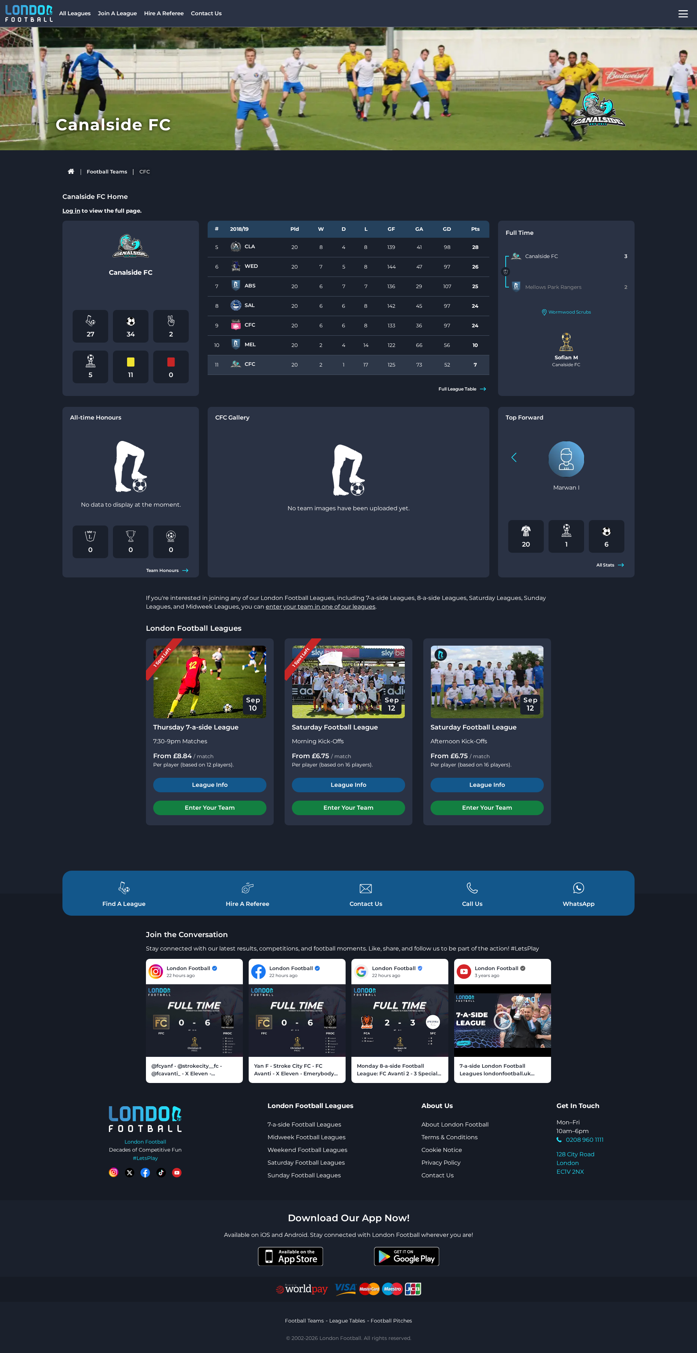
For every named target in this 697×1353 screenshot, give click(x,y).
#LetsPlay (145, 1158)
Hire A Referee (164, 13)
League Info (210, 784)
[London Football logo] (29, 13)
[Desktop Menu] (683, 13)
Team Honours (162, 570)
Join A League (117, 13)
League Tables (347, 1320)
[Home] (71, 171)
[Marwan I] (566, 459)
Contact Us (206, 13)
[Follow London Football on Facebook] (145, 1172)
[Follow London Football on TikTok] (161, 1172)
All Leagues (75, 13)
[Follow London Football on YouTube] (177, 1172)
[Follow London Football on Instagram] (113, 1172)
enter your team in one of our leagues (320, 606)
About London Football (455, 1124)
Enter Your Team (210, 807)
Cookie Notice (441, 1149)
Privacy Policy (441, 1162)
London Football (145, 1142)
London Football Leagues (193, 628)
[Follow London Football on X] (129, 1172)
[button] (514, 457)
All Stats (605, 565)
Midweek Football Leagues (307, 1137)
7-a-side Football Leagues (304, 1124)
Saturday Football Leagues (306, 1162)
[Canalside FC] (516, 256)
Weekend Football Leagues (307, 1149)
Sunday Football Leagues (304, 1175)
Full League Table (457, 389)
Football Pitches (391, 1320)
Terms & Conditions (449, 1137)
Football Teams (107, 171)
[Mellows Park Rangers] (516, 287)
